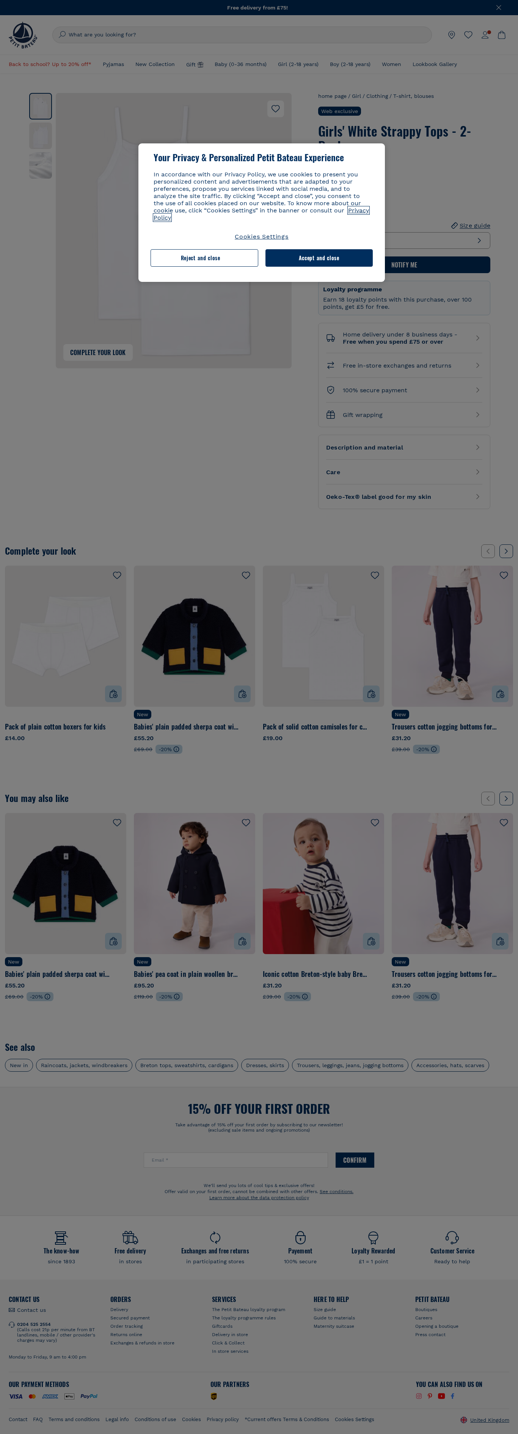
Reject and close (200, 258)
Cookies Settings (262, 236)
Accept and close (319, 258)
